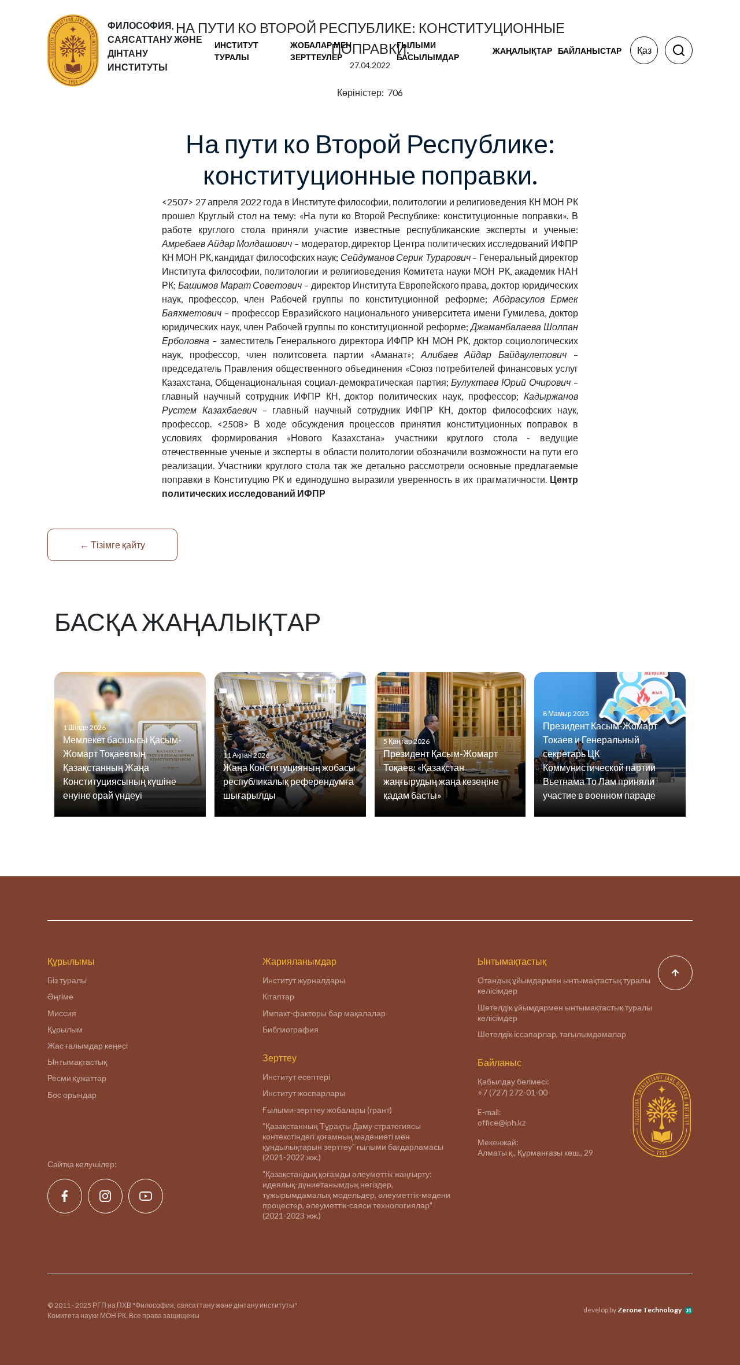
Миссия (61, 1013)
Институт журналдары (303, 980)
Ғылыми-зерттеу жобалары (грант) (327, 1110)
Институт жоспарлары (303, 1093)
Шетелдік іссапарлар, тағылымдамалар (552, 1034)
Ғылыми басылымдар (428, 51)
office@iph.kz (502, 1122)
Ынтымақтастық (77, 1062)
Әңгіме (60, 996)
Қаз (644, 50)
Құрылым (65, 1029)
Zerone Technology (649, 1309)
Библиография (290, 1029)
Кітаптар (278, 996)
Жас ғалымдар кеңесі (87, 1045)
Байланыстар (589, 51)
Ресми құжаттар (76, 1078)
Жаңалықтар (522, 51)
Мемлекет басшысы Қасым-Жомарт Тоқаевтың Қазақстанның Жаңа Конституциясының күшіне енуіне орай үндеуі (122, 767)
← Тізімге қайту (112, 544)
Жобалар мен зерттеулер (321, 51)
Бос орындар (72, 1095)
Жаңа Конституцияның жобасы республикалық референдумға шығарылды (289, 781)
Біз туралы (67, 980)
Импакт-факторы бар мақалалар (324, 1013)
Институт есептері (296, 1077)
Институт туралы (236, 51)
